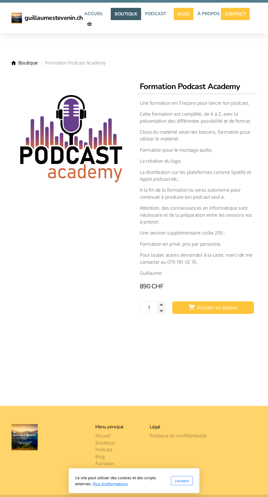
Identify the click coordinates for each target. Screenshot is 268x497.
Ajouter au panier (216, 307)
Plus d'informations (110, 483)
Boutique (28, 63)
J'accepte (182, 480)
